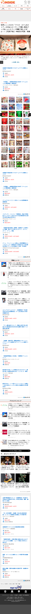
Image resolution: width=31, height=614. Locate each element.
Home (5, 592)
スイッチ (15, 5)
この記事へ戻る (15, 62)
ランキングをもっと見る (15, 450)
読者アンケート (3, 9)
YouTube (25, 592)
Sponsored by (20, 94)
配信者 (22, 8)
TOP (15, 587)
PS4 (28, 5)
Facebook (12, 592)
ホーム (3, 5)
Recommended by (23, 491)
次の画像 (29, 62)
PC (15, 8)
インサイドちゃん (27, 9)
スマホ (9, 8)
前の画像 (1, 62)
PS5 (21, 5)
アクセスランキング (9, 6)
